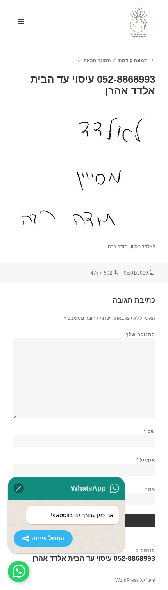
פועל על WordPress (135, 580)
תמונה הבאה (97, 60)
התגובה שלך (140, 334)
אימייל (145, 460)
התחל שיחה (48, 538)
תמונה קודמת (133, 60)
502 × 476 (101, 273)
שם (149, 431)
